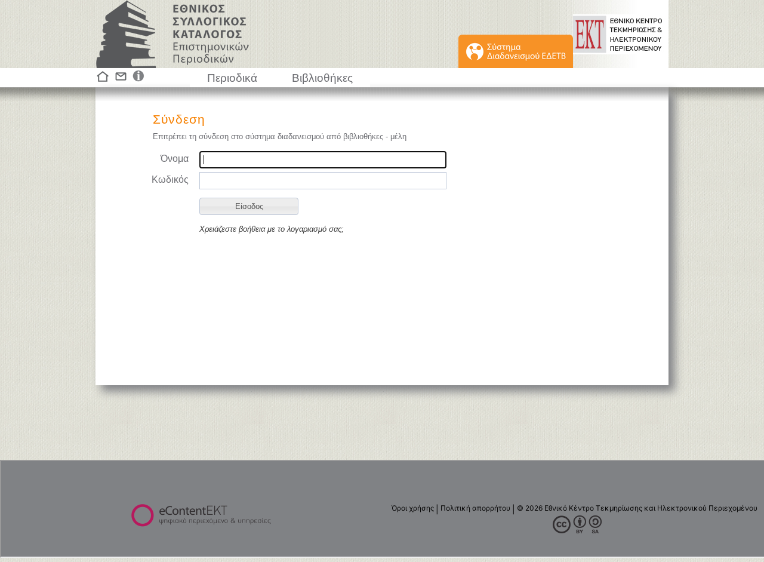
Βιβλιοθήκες (322, 78)
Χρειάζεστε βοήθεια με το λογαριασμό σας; (271, 229)
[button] (248, 206)
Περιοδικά (232, 78)
